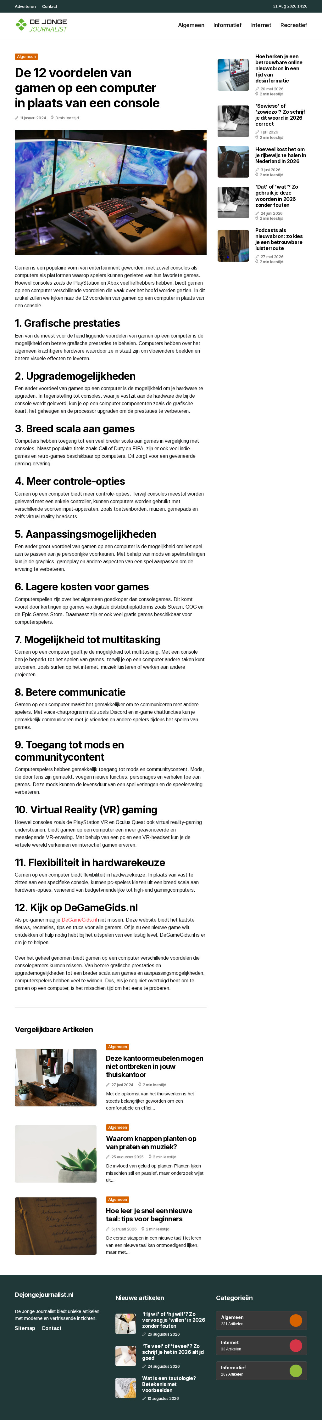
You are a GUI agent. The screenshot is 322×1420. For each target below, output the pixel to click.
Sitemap (25, 1328)
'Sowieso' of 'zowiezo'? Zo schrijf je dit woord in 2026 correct (280, 115)
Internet (261, 25)
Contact (49, 6)
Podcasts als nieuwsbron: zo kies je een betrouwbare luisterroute (279, 239)
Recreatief (293, 25)
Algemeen (191, 25)
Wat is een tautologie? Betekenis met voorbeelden (169, 1384)
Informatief (228, 25)
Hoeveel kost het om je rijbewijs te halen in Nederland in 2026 (280, 155)
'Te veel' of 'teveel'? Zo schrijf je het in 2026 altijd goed (172, 1352)
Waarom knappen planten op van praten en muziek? (151, 1142)
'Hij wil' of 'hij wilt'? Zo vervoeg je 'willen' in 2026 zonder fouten (173, 1320)
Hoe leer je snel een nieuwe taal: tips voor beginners (149, 1215)
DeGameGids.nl (79, 920)
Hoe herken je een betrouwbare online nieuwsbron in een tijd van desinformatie (279, 68)
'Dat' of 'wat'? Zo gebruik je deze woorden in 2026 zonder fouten (276, 196)
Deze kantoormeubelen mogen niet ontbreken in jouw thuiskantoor (154, 1066)
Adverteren (25, 6)
